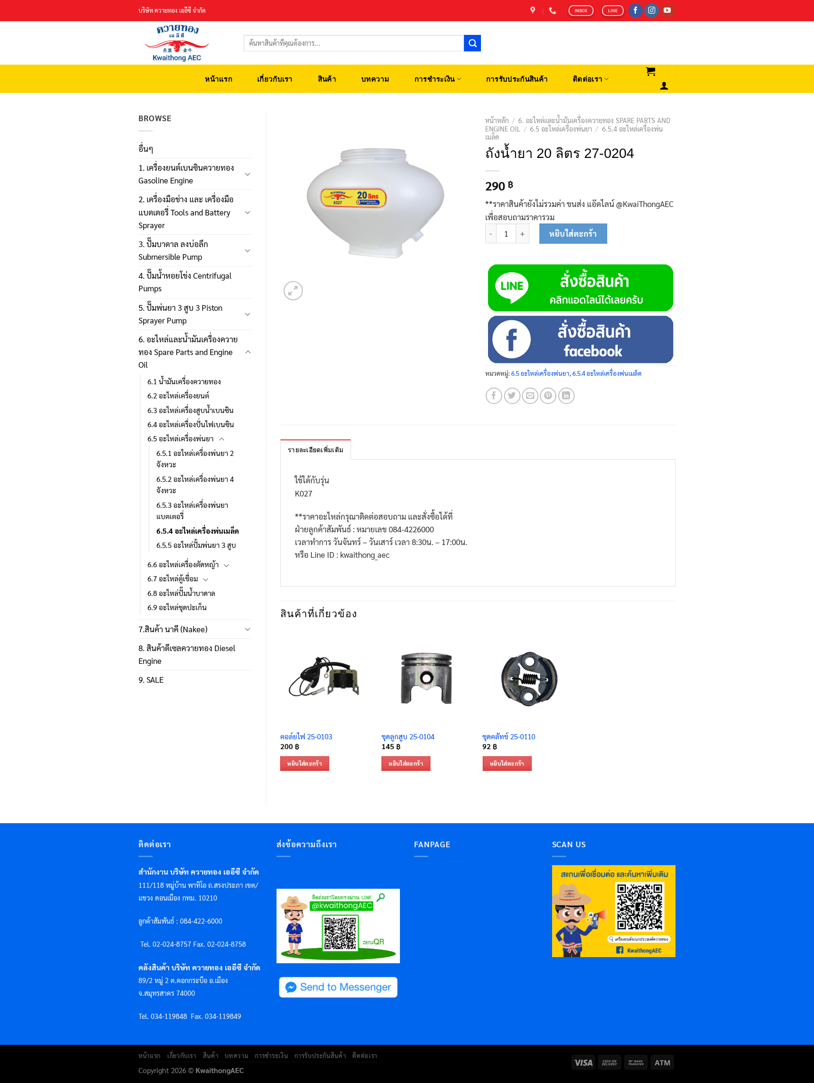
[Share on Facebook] (494, 396)
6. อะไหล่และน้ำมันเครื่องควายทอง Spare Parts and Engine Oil (188, 352)
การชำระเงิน (435, 79)
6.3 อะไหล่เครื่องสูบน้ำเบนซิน (190, 410)
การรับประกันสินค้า (517, 79)
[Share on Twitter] (512, 396)
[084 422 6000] (554, 10)
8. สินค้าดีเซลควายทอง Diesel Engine (187, 654)
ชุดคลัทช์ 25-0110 (508, 736)
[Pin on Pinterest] (548, 396)
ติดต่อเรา (587, 79)
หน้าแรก (218, 79)
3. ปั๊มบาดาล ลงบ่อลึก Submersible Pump (173, 250)
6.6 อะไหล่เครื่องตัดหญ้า (183, 564)
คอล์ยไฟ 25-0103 (306, 736)
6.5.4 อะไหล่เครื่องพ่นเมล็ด (197, 531)
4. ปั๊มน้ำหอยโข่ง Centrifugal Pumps (185, 281)
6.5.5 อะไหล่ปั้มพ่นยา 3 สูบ (196, 545)
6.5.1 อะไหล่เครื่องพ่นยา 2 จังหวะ (195, 458)
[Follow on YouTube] (667, 10)
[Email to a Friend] (530, 396)
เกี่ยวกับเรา (275, 79)
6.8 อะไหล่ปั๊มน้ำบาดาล (181, 593)
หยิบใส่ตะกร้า (573, 233)
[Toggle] (248, 174)
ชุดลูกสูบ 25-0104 (408, 736)
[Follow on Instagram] (651, 10)
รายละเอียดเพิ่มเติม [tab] (315, 450)
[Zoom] (293, 290)
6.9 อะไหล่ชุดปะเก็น (177, 607)
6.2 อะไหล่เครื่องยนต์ (178, 395)
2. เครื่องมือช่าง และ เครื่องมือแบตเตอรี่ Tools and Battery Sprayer (186, 212)
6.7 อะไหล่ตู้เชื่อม (172, 578)
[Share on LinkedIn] (566, 396)
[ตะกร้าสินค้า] (651, 71)
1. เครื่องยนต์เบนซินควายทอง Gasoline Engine (186, 173)
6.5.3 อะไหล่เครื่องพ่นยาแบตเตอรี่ (192, 510)
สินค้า (327, 79)
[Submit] (472, 43)
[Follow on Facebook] (635, 10)
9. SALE (150, 679)
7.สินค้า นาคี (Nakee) (172, 629)
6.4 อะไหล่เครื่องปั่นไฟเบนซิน (190, 424)
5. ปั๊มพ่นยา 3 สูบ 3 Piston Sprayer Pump (180, 313)
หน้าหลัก (497, 120)
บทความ (375, 79)
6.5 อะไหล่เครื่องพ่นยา (180, 438)
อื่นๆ (146, 148)
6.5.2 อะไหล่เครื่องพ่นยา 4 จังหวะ (195, 484)
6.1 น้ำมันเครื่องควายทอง (184, 381)
